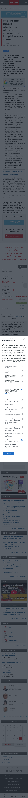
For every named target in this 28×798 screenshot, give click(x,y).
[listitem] (14, 367)
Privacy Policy (22, 459)
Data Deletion (5, 459)
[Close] (24, 339)
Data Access (14, 459)
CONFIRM (8, 453)
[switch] (22, 370)
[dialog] (14, 399)
